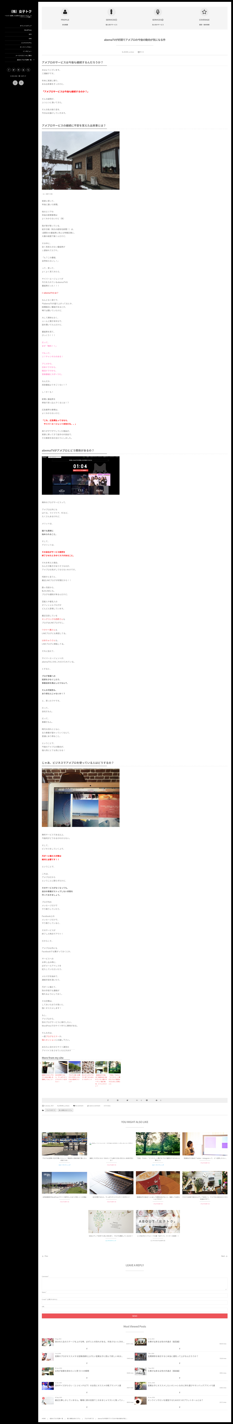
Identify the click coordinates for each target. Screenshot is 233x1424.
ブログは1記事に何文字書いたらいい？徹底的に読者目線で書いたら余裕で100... (64, 1159)
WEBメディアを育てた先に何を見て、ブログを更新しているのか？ (111, 1236)
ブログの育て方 (50, 1110)
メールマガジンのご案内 (24, 55)
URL (43, 1306)
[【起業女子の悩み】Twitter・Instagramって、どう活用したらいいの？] (205, 1143)
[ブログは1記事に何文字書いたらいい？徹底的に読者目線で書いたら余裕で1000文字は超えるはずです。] (64, 1143)
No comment (79, 1106)
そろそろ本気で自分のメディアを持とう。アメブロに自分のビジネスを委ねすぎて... (205, 1198)
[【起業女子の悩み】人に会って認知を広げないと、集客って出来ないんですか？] (158, 1182)
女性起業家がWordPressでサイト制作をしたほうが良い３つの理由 (64, 1197)
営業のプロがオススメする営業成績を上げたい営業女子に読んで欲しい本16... (89, 1356)
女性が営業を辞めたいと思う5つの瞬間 (72, 1370)
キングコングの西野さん (52, 619)
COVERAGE (204, 19)
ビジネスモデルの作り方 (158, 1241)
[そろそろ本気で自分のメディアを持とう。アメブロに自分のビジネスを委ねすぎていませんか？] (205, 1182)
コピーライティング (64, 1165)
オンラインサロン (26, 47)
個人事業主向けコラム (65, 1110)
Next (223, 1256)
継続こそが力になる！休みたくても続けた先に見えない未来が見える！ (111, 1159)
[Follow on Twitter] (14, 70)
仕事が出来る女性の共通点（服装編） (164, 1370)
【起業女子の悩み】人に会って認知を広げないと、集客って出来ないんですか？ (158, 1198)
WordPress (28, 30)
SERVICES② (157, 19)
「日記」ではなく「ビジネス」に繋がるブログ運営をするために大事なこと (114, 1079)
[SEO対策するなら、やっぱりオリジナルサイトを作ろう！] (112, 1182)
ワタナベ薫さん (48, 629)
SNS (30, 38)
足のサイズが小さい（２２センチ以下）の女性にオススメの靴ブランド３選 (88, 1385)
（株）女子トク (20, 11)
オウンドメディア (26, 26)
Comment (45, 1276)
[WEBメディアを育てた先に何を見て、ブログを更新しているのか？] (111, 1221)
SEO (30, 34)
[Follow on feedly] (23, 70)
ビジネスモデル (26, 43)
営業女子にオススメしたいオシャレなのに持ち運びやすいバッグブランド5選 (181, 1385)
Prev (46, 1256)
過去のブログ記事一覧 (24, 60)
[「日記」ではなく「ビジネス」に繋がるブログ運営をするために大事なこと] (158, 1143)
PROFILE (65, 19)
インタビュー (27, 51)
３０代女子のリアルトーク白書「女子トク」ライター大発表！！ (158, 1236)
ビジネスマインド (111, 1241)
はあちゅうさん (48, 640)
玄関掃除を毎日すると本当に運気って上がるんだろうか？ (173, 1356)
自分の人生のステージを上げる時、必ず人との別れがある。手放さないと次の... (90, 1341)
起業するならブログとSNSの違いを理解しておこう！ (48, 1077)
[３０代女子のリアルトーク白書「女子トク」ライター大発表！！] (158, 1221)
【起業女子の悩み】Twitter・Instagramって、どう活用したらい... (205, 1158)
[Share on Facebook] (9, 70)
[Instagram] (18, 70)
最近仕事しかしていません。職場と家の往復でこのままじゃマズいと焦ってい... (90, 1400)
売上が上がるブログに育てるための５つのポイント (88, 1077)
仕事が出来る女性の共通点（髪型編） (164, 1341)
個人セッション (48, 1039)
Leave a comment (94, 1106)
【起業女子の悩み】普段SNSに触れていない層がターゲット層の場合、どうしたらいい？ (101, 1080)
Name (44, 1292)
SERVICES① (111, 19)
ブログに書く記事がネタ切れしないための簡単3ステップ (74, 1078)
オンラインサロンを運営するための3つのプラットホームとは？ (175, 1400)
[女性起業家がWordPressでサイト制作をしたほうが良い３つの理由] (64, 1182)
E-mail (44, 1299)
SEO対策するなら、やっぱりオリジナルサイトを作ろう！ (61, 1078)
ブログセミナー (52, 1036)
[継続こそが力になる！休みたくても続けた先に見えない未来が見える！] (112, 1143)
